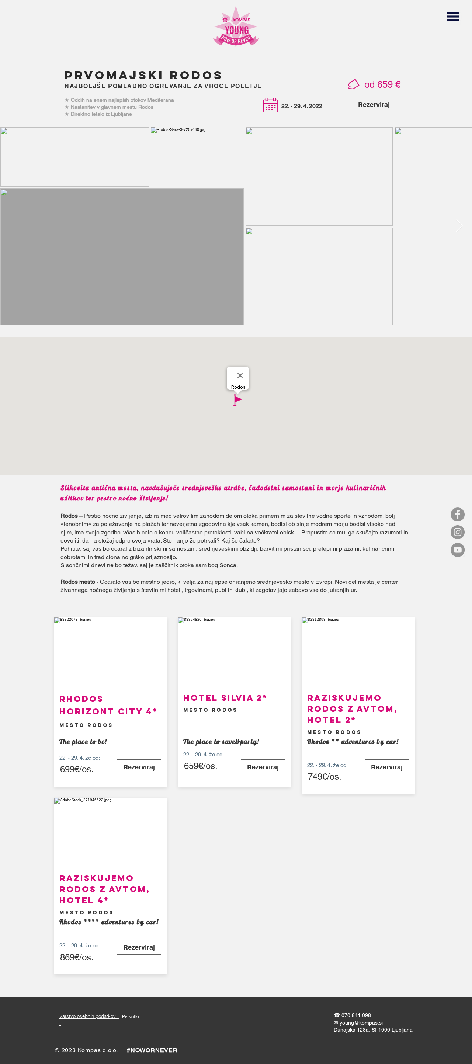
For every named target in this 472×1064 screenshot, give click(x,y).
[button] (453, 16)
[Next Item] (459, 226)
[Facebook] (458, 514)
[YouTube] (458, 550)
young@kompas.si (361, 1023)
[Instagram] (458, 532)
